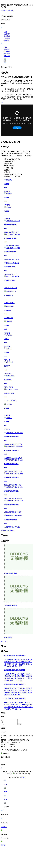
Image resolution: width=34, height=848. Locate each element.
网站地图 (23, 777)
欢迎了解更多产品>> (7, 531)
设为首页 (4, 10)
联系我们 (7, 40)
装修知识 (7, 36)
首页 (5, 32)
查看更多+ (4, 641)
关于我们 (7, 34)
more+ (2, 102)
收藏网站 (10, 10)
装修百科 (7, 38)
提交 (20, 724)
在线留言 (4, 827)
